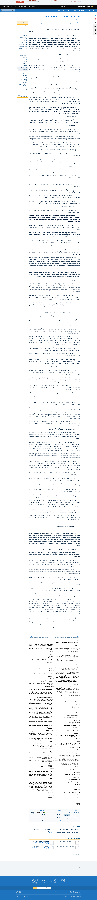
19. (79, 724)
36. (79, 768)
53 (74, 360)
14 (73, 153)
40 (56, 298)
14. (79, 715)
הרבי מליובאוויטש (35, 880)
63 (52, 436)
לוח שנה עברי (54, 880)
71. (53, 680)
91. (53, 770)
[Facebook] (20, 892)
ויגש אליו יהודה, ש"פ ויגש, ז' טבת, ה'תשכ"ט (68, 829)
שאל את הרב (23, 6)
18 (72, 186)
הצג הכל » (50, 832)
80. (53, 732)
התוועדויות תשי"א (58, 814)
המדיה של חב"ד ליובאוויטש (69, 896)
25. (79, 735)
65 (61, 455)
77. (53, 699)
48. (79, 789)
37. (79, 771)
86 (47, 571)
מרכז (75, 896)
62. (53, 662)
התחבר (32, 6)
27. (79, 739)
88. (53, 765)
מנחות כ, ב (69, 691)
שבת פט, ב (50, 765)
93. (53, 789)
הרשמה (55, 882)
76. (53, 689)
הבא (39, 22)
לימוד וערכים (82, 10)
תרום (7, 6)
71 (72, 502)
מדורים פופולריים (72, 10)
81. (53, 748)
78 (50, 537)
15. (79, 717)
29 (60, 272)
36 (35, 283)
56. (53, 651)
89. (53, 766)
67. (53, 672)
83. (53, 752)
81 (38, 543)
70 (33, 494)
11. (79, 710)
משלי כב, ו (76, 784)
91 (57, 601)
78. (53, 728)
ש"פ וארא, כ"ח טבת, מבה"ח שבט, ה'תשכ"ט (43, 829)
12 (45, 141)
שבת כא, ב (76, 704)
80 (60, 543)
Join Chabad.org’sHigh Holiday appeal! (54, 1)
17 (60, 162)
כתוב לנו (18, 896)
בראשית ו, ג (76, 790)
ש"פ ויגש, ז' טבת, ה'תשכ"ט (72, 831)
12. (79, 712)
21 (73, 219)
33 (61, 276)
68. (53, 673)
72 (76, 511)
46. (79, 785)
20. (79, 725)
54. (53, 642)
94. (53, 792)
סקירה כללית (35, 879)
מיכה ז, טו (77, 794)
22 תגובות (47, 848)
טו (75, 549)
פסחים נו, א (76, 738)
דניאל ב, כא (76, 772)
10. (79, 709)
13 (30, 143)
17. (79, 720)
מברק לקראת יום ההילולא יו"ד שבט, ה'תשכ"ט (42, 831)
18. (79, 722)
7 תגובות (72, 847)
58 (30, 392)
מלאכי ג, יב (50, 651)
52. (79, 795)
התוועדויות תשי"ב (58, 815)
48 (76, 342)
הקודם (67, 22)
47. (79, 787)
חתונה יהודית (44, 880)
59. (53, 656)
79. (53, 730)
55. (53, 644)
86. (53, 760)
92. (53, 771)
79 (48, 541)
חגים (46, 879)
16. (79, 719)
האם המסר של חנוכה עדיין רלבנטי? (41, 841)
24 (50, 257)
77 (43, 535)
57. (53, 652)
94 (75, 618)
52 (41, 358)
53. (79, 797)
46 (69, 319)
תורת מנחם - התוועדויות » (73, 812)
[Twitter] (17, 892)
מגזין (64, 881)
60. (53, 657)
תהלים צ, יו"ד (76, 789)
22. (79, 729)
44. (79, 782)
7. (79, 701)
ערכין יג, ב (50, 797)
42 (51, 315)
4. (79, 691)
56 (39, 387)
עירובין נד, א (76, 727)
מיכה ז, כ (77, 771)
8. (79, 704)
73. (53, 683)
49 (59, 342)
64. (53, 665)
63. (53, 664)
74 (66, 519)
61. (53, 659)
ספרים (78, 14)
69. (53, 676)
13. (79, 714)
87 (45, 588)
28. (79, 741)
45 (76, 319)
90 (75, 601)
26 (69, 259)
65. (53, 668)
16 (37, 160)
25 (38, 257)
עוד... (60, 820)
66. (53, 670)
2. (79, 647)
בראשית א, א (49, 662)
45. (79, 784)
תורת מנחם (64, 14)
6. (79, 699)
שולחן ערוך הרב (35, 882)
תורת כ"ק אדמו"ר (72, 14)
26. (79, 738)
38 (53, 285)
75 (56, 533)
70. (53, 678)
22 (38, 232)
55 (58, 377)
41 (33, 304)
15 (55, 158)
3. (79, 648)
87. (53, 763)
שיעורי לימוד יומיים (53, 881)
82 (65, 552)
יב (75, 484)
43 (73, 317)
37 (72, 285)
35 (46, 283)
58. (53, 654)
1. (79, 642)
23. (79, 732)
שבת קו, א (47, 708)
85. (53, 757)
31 (69, 274)
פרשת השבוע (44, 883)
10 (29, 108)
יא (75, 429)
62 (43, 432)
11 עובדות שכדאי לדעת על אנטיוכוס (66, 841)
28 (57, 265)
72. (53, 681)
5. (79, 695)
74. (53, 686)
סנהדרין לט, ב (49, 681)
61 (48, 428)
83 (51, 552)
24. (79, 733)
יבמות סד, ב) (35, 745)
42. (79, 779)
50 (65, 355)
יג (75, 526)
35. (79, 766)
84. (53, 755)
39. (79, 774)
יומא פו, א (50, 770)
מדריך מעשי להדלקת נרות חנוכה (41, 846)
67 (56, 462)
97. (53, 797)
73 (37, 515)
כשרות (45, 882)
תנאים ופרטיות (23, 896)
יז (75, 617)
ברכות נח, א (50, 670)
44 (55, 317)
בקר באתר (43, 820)
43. (79, 781)
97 (32, 622)
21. (79, 727)
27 (61, 263)
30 (51, 272)
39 (51, 296)
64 (76, 449)
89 (57, 599)
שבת (46, 881)
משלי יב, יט (50, 654)
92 (40, 601)
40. (79, 776)
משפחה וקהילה (62, 10)
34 (37, 276)
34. (79, 755)
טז (75, 599)
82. (53, 749)
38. (79, 772)
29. (79, 743)
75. (53, 688)
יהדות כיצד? (91, 10)
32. (79, 750)
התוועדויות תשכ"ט (57, 14)
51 (59, 358)
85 (76, 571)
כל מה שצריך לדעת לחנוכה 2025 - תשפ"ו (65, 846)
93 (40, 603)
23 (51, 245)
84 (73, 556)
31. (79, 749)
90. (53, 768)
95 (47, 618)
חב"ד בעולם (36, 883)
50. (79, 792)
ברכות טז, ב (76, 766)
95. (53, 793)
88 (44, 590)
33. (79, 753)
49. (79, 790)
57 (62, 389)
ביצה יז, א (50, 793)
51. (79, 794)
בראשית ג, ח (72, 750)
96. (53, 795)
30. (79, 747)
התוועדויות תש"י (58, 812)
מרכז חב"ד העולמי (45, 891)
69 (64, 489)
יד (75, 534)
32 (29, 274)
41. (79, 777)
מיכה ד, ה (50, 678)
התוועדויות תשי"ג (58, 817)
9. (79, 706)
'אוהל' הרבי (36, 881)
